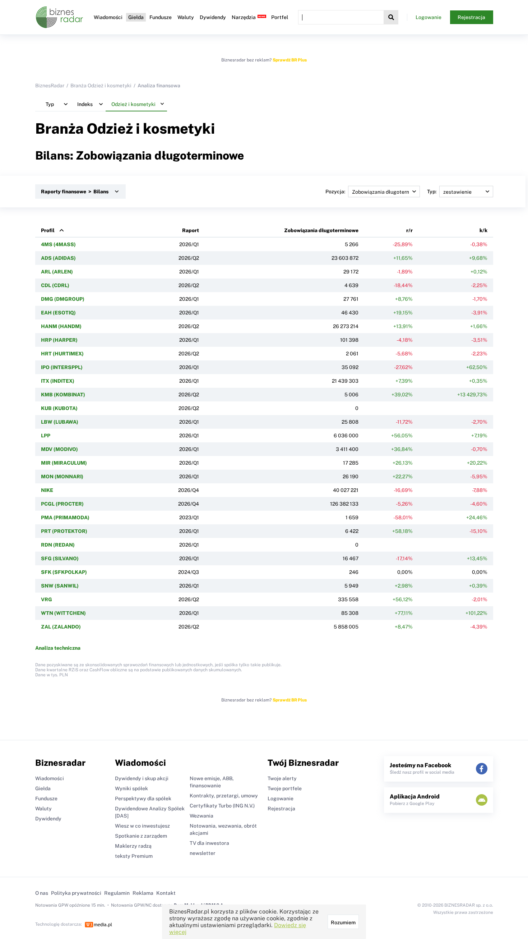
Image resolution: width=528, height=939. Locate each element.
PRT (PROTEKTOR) (64, 531)
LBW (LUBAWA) (59, 422)
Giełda (136, 17)
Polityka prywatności (76, 893)
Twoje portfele (285, 788)
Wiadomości (108, 17)
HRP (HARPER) (59, 340)
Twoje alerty (282, 778)
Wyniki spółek (131, 788)
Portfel (279, 17)
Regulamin (117, 893)
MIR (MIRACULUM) (64, 463)
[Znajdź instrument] (391, 17)
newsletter (203, 853)
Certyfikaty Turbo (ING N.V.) (222, 806)
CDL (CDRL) (55, 285)
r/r (409, 230)
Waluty (185, 17)
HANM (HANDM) (61, 326)
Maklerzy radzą (133, 846)
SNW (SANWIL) (60, 586)
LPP (45, 435)
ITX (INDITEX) (57, 381)
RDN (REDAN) (58, 545)
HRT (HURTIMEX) (62, 353)
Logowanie (428, 17)
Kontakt (166, 893)
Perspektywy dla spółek (143, 798)
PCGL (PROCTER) (62, 504)
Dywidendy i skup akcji (141, 778)
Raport (190, 230)
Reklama (143, 893)
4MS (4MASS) (58, 244)
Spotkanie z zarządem (141, 836)
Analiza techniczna (57, 648)
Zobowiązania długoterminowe (321, 230)
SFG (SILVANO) (60, 558)
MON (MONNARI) (62, 476)
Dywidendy (213, 17)
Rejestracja (471, 17)
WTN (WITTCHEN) (63, 613)
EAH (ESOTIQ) (58, 313)
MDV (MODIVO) (59, 449)
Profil (48, 230)
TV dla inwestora (209, 843)
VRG (46, 599)
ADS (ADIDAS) (58, 258)
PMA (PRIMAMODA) (65, 517)
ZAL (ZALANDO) (61, 627)
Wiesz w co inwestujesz (142, 826)
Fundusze (160, 17)
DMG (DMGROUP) (62, 299)
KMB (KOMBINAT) (63, 394)
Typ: (431, 191)
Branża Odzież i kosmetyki (100, 85)
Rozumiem (343, 922)
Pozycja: (335, 191)
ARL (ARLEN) (57, 272)
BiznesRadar (49, 85)
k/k (483, 230)
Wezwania (201, 816)
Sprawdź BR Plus (290, 60)
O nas (41, 893)
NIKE (47, 490)
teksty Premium (134, 856)
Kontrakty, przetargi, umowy (224, 795)
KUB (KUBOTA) (59, 408)
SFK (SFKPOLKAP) (64, 572)
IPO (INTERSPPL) (62, 367)
